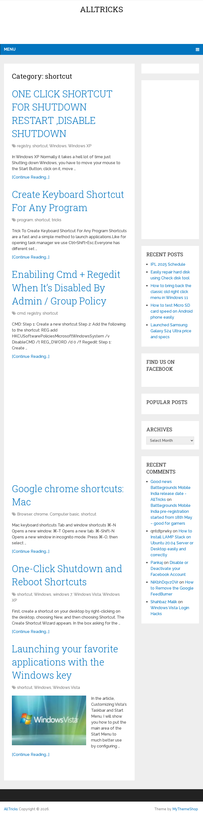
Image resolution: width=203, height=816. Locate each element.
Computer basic (64, 514)
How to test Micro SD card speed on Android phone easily (172, 311)
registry (24, 146)
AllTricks (101, 9)
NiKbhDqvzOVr (164, 582)
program (25, 220)
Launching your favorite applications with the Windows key (65, 661)
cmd (21, 313)
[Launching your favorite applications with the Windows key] (49, 720)
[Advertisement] (101, 31)
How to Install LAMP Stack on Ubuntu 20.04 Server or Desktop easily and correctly (172, 543)
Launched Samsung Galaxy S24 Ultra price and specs (171, 331)
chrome (41, 514)
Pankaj (157, 562)
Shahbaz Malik (164, 601)
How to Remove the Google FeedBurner (172, 588)
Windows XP (80, 146)
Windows (58, 146)
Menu (10, 49)
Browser (24, 514)
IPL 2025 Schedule (168, 264)
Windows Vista (87, 594)
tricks (56, 220)
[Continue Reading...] (30, 177)
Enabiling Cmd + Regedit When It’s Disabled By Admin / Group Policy (66, 287)
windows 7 (62, 594)
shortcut (40, 146)
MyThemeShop (185, 809)
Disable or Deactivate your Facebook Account (169, 568)
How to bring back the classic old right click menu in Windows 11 (171, 291)
